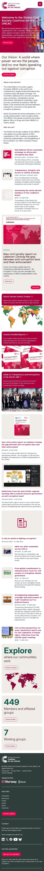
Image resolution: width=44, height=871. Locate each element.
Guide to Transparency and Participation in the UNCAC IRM (21, 376)
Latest (4, 803)
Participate (5, 796)
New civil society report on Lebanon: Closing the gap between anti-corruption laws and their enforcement (22, 444)
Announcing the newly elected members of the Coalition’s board (28, 192)
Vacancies (5, 808)
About (4, 805)
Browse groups (10, 746)
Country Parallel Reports (14, 334)
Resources (5, 798)
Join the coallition (9, 813)
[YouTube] (16, 839)
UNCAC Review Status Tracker (16, 296)
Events (4, 801)
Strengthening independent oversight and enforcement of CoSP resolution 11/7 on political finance (28, 598)
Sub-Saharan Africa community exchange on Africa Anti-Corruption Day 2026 (28, 152)
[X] (7, 839)
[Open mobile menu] (40, 4)
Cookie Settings (7, 773)
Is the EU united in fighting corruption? (19, 538)
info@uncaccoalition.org (14, 834)
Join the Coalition (8, 74)
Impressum (5, 771)
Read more (8, 281)
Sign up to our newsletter (11, 854)
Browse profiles (11, 719)
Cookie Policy (26, 771)
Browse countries (11, 667)
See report (35, 287)
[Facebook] (10, 839)
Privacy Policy (15, 771)
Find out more (7, 42)
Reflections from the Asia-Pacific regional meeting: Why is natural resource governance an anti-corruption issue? (22, 493)
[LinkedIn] (3, 839)
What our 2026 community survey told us (26, 547)
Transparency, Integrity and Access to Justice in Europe (27, 171)
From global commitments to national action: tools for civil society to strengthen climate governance (28, 572)
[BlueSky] (20, 839)
